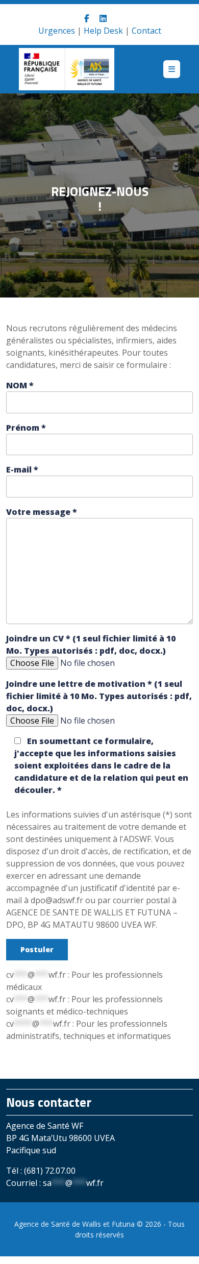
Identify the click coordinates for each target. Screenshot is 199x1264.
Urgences (56, 30)
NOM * (20, 385)
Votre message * (41, 511)
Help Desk (103, 30)
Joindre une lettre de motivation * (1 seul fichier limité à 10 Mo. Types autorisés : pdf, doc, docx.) (99, 696)
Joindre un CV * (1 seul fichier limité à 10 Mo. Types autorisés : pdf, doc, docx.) (91, 644)
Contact (146, 30)
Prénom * (26, 427)
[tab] (171, 69)
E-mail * (22, 469)
